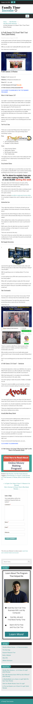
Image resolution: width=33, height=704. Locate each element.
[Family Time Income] (15, 9)
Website (7, 532)
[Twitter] (12, 2)
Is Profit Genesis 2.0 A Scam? (14, 475)
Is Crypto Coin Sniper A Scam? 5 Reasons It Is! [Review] (16, 484)
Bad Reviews (12, 22)
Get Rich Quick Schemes (10, 23)
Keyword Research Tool (9, 652)
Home (5, 22)
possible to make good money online (21, 195)
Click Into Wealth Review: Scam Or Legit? (14, 683)
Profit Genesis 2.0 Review (10, 477)
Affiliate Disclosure (7, 660)
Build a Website (7, 655)
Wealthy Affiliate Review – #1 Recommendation (15, 647)
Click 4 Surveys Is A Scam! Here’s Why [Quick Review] (16, 488)
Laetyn (7, 38)
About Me (5, 658)
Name (7, 522)
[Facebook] (14, 2)
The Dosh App (6, 650)
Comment (8, 504)
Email (6, 527)
